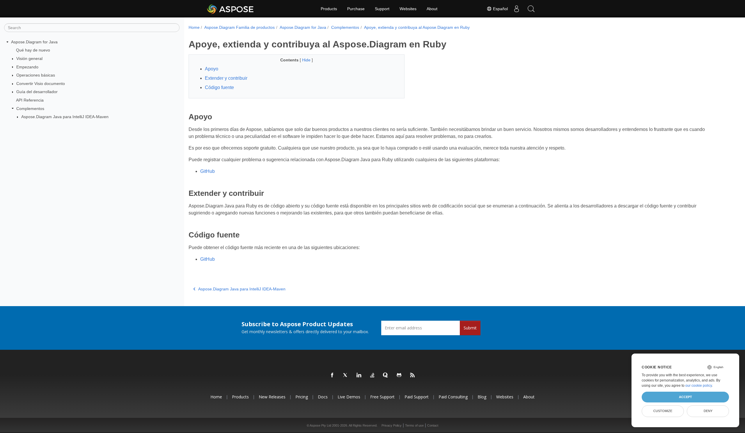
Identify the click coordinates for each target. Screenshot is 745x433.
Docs (323, 397)
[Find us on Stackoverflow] (372, 375)
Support (382, 8)
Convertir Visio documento (40, 83)
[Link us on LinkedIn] (359, 375)
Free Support (382, 397)
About (432, 8)
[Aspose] (231, 8)
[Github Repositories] (399, 375)
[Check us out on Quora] (386, 375)
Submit (470, 328)
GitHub (207, 171)
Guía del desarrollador (37, 91)
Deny (708, 411)
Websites (408, 8)
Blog (482, 397)
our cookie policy (698, 386)
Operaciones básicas (35, 75)
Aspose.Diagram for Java (34, 42)
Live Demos (349, 397)
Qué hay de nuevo (33, 50)
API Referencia (30, 100)
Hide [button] (307, 60)
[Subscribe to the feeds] (412, 375)
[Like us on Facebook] (332, 375)
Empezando (27, 67)
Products (329, 8)
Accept (685, 397)
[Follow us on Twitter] (346, 375)
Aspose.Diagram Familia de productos (239, 27)
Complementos (30, 108)
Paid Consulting (453, 397)
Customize (662, 411)
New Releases (272, 397)
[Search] (531, 8)
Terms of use (414, 425)
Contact (432, 425)
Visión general (29, 58)
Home (194, 27)
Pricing (301, 397)
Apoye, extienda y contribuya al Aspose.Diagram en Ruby (417, 27)
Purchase (356, 8)
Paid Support (417, 397)
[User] (516, 8)
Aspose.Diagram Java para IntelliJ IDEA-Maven (65, 116)
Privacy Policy (392, 425)
